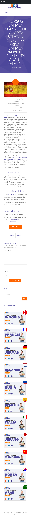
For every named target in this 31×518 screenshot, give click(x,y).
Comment (8, 250)
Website (7, 276)
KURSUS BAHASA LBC (11, 512)
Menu (6, 12)
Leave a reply (15, 227)
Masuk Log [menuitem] (3, 1)
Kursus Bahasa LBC (17, 108)
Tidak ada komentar (17, 110)
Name (7, 267)
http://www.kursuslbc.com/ (15, 219)
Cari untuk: (7, 294)
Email (7, 271)
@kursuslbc (13, 221)
